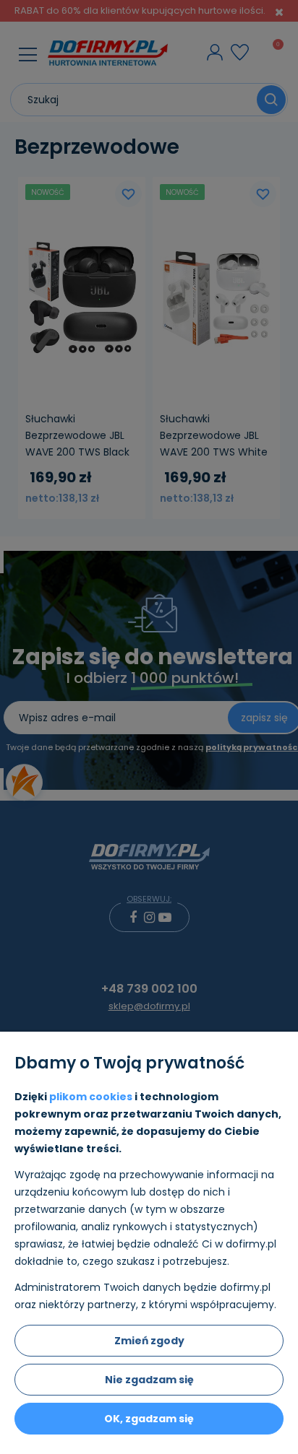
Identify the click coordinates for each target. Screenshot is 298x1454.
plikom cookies (90, 1096)
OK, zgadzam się (149, 1418)
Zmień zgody (149, 1340)
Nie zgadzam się (149, 1379)
